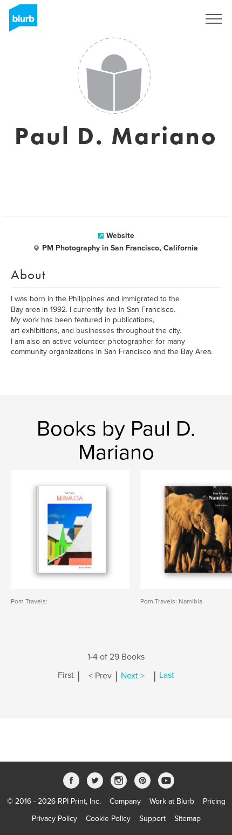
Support (152, 818)
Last (166, 675)
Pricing (214, 801)
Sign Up (171, 19)
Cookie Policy (108, 818)
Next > (133, 675)
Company (125, 801)
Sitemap (187, 818)
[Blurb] (20, 21)
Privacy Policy (54, 818)
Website (120, 235)
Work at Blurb (171, 801)
